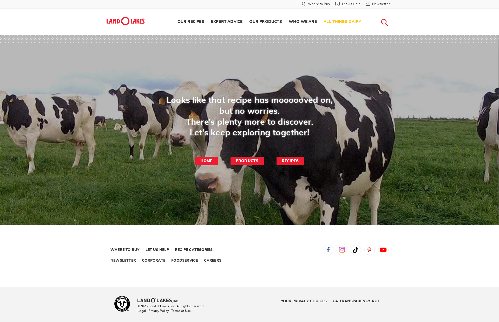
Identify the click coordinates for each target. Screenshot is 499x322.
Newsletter (123, 260)
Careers (212, 260)
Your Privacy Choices (304, 301)
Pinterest (369, 250)
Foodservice (184, 260)
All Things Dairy (342, 22)
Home (206, 161)
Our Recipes (191, 22)
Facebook (328, 250)
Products (247, 161)
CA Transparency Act (356, 301)
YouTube (383, 250)
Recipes (290, 161)
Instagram (342, 250)
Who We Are (303, 22)
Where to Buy (124, 250)
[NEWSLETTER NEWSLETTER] (393, 11)
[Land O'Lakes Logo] (126, 21)
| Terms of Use (180, 310)
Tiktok (356, 250)
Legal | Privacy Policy (153, 310)
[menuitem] (191, 22)
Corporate (153, 260)
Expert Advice (227, 22)
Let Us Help (157, 250)
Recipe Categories (194, 250)
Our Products (265, 22)
